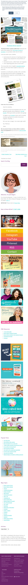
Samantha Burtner (21, 66)
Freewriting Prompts (8, 336)
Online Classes (16, 564)
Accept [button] (11, 13)
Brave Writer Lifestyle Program (10, 333)
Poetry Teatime (7, 510)
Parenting (6, 506)
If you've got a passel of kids (10, 451)
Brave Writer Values (5, 562)
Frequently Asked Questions (6, 564)
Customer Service (4, 579)
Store (2, 574)
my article (12, 115)
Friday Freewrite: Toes (6, 154)
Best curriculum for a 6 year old (10, 443)
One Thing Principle (8, 502)
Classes (5, 488)
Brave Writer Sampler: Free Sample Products (13, 335)
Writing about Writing (8, 518)
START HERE (16, 209)
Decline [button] (16, 13)
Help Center (17, 576)
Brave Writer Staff (4, 580)
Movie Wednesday (8, 499)
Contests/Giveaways (8, 490)
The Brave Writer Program (18, 561)
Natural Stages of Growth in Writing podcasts (13, 454)
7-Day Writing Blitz (8, 331)
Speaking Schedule (8, 515)
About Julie (3, 561)
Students (11, 148)
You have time (7, 440)
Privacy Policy (17, 203)
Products (5, 512)
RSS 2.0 (10, 150)
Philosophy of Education (9, 507)
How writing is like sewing (9, 442)
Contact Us (3, 577)
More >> (8, 200)
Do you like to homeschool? (10, 446)
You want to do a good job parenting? (12, 450)
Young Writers (7, 520)
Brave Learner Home (8, 485)
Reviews (5, 513)
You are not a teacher (8, 453)
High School (6, 493)
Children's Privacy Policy (18, 572)
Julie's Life (6, 496)
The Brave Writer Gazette (14, 45)
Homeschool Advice (8, 495)
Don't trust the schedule (9, 448)
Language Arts (7, 498)
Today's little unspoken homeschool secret (13, 445)
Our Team (6, 504)
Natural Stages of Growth (9, 501)
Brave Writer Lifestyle (8, 487)
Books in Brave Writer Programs (7, 576)
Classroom (3, 573)
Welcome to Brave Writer (6, 558)
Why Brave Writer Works (5, 560)
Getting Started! (17, 558)
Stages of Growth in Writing (19, 560)
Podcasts (6, 338)
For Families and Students (18, 562)
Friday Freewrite (7, 491)
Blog (2, 572)
